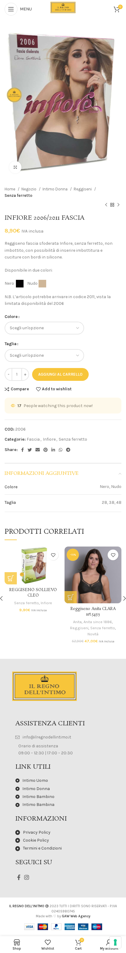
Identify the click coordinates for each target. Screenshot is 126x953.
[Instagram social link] (26, 877)
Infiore (49, 439)
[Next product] (118, 205)
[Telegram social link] (68, 450)
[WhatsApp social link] (60, 450)
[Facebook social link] (22, 450)
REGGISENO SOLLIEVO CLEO (33, 592)
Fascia (33, 439)
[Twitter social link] (30, 450)
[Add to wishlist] (53, 555)
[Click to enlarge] (15, 167)
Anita (77, 621)
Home (10, 189)
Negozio (29, 189)
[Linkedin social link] (53, 450)
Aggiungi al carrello (60, 374)
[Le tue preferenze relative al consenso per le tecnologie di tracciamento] (115, 942)
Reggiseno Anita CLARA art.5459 (93, 611)
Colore (11, 316)
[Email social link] (38, 450)
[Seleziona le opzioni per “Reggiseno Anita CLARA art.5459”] (71, 597)
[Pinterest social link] (46, 450)
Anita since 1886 (97, 621)
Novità (92, 634)
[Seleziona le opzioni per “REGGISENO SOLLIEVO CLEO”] (11, 578)
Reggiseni (83, 189)
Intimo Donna (56, 189)
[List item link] (63, 737)
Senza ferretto (18, 195)
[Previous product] (106, 205)
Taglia (11, 343)
